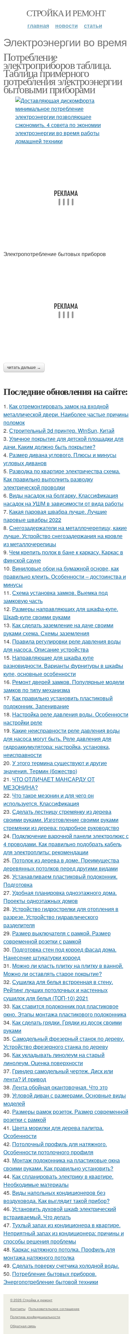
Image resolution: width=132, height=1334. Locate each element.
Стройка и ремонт (65, 13)
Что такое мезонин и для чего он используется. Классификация (48, 799)
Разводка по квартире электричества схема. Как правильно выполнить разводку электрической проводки (61, 479)
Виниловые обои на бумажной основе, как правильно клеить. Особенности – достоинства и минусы (64, 576)
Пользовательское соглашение (54, 1308)
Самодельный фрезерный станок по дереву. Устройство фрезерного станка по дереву (63, 1043)
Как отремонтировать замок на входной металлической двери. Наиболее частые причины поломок (66, 414)
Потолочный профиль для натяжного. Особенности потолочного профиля (55, 1148)
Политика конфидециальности (35, 1316)
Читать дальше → (24, 367)
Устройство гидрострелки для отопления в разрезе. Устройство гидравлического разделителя (60, 917)
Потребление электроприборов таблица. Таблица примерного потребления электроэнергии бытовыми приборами (62, 72)
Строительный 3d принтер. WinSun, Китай (61, 430)
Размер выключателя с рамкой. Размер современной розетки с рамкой (57, 937)
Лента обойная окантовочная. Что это (60, 1087)
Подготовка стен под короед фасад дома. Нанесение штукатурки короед (59, 953)
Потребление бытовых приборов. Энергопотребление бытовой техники (50, 1278)
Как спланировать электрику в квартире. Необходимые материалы (58, 1180)
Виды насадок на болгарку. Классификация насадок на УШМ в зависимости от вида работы (63, 499)
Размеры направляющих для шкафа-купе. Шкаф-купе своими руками (60, 613)
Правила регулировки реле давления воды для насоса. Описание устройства (62, 645)
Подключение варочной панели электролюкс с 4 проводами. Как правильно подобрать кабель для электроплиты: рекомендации (66, 844)
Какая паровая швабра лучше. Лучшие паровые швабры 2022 (55, 516)
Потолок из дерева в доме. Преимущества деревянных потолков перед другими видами (61, 864)
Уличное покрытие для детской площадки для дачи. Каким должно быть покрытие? (63, 443)
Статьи (93, 25)
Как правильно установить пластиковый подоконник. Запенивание (58, 702)
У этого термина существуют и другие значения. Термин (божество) (55, 767)
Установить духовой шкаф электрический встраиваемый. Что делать (59, 1213)
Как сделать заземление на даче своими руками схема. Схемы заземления (58, 629)
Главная (38, 25)
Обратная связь (23, 1326)
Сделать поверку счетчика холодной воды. (65, 1265)
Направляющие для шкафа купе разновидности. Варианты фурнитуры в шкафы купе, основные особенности (63, 666)
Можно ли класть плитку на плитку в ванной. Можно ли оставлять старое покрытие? (63, 970)
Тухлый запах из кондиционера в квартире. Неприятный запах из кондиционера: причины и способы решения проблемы (63, 1233)
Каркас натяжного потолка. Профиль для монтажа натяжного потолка (59, 1253)
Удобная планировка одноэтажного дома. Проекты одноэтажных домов (60, 897)
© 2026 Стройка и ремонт (31, 1300)
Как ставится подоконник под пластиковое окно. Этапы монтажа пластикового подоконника (64, 1010)
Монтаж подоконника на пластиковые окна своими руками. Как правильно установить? (61, 1164)
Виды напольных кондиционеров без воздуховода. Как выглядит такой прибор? (56, 1197)
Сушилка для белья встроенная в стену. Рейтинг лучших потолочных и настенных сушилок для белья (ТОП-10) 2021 (58, 990)
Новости (66, 25)
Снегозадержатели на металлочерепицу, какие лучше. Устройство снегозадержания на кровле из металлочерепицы (65, 536)
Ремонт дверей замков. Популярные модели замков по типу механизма (63, 686)
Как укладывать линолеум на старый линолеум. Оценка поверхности (54, 1059)
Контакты (17, 1308)
